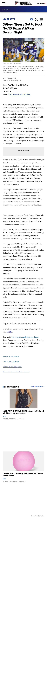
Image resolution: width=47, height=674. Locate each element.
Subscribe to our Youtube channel (16, 371)
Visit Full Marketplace (37, 386)
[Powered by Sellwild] (41, 516)
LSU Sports (9, 19)
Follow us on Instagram (12, 366)
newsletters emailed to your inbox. (25, 337)
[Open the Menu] (4, 3)
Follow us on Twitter (11, 356)
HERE (9, 332)
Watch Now (40, 3)
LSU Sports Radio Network (19, 94)
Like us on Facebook (11, 361)
